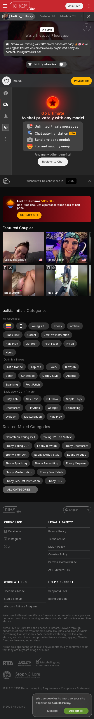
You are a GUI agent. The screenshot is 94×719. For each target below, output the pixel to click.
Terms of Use (56, 539)
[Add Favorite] (6, 80)
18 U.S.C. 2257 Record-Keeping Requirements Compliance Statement (46, 688)
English (73, 509)
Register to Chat (52, 161)
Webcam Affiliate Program (20, 606)
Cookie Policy (61, 703)
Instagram (14, 539)
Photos (68, 16)
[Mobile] (21, 326)
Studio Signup (13, 598)
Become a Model (14, 591)
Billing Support (57, 598)
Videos (47, 16)
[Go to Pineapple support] (7, 675)
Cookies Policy (58, 554)
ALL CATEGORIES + (20, 489)
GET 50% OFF (29, 215)
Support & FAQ (57, 591)
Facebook (14, 531)
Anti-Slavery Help (59, 569)
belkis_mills (13, 310)
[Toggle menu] (5, 6)
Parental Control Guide (62, 562)
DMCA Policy (56, 546)
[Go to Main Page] (28, 6)
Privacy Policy (57, 531)
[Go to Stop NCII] (28, 675)
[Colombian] (8, 326)
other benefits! (60, 154)
